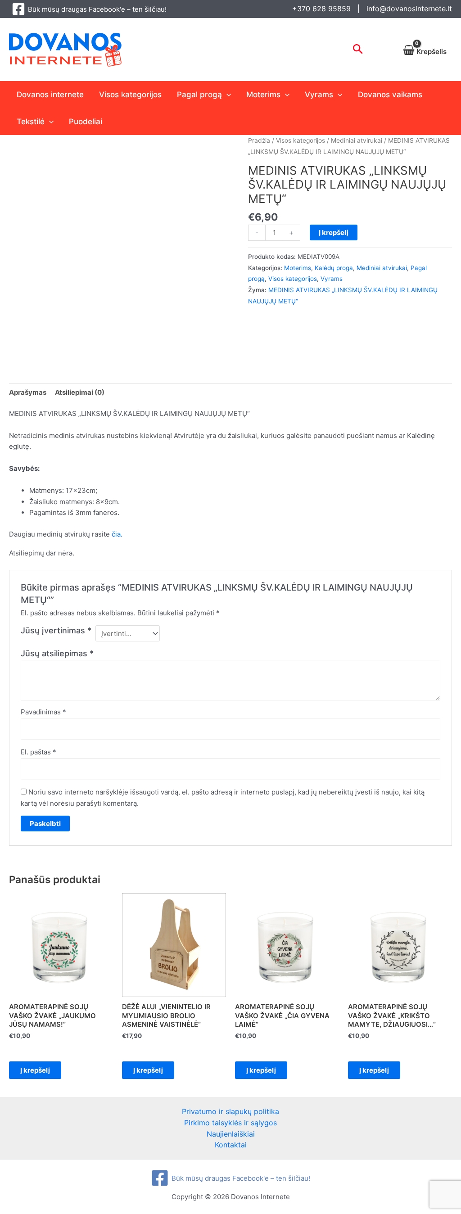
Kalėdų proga (334, 267)
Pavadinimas (43, 712)
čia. (117, 534)
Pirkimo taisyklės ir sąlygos (230, 1122)
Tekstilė (31, 121)
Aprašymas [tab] (27, 392)
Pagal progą (199, 94)
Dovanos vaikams (390, 94)
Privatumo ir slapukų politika (230, 1111)
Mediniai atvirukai (356, 140)
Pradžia (259, 140)
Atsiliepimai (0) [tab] (79, 392)
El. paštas (38, 752)
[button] (358, 49)
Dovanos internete (50, 94)
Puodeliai (85, 121)
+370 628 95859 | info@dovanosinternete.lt (372, 8)
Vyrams (319, 94)
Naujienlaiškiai (231, 1133)
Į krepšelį (333, 232)
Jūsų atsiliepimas (57, 653)
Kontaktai (231, 1144)
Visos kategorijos (130, 94)
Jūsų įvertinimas (56, 630)
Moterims (263, 94)
